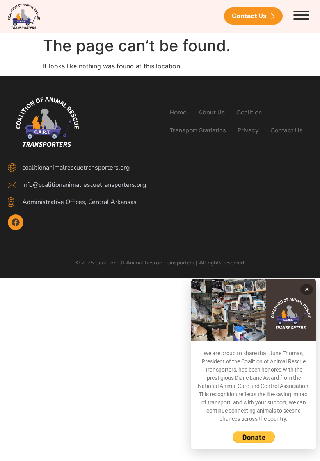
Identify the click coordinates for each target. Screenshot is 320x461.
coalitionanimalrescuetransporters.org (76, 167)
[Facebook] (15, 222)
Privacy (248, 130)
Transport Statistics (198, 130)
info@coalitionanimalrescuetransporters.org (84, 184)
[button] (301, 15)
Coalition (249, 112)
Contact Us (286, 130)
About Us (211, 112)
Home (178, 112)
